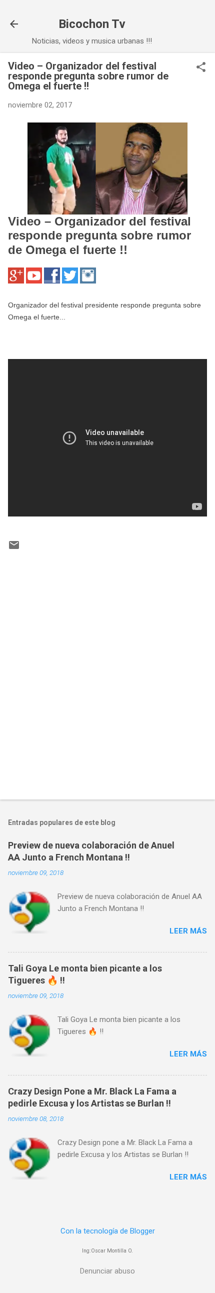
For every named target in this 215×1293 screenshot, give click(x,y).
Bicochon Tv (92, 24)
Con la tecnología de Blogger (107, 1231)
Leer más (188, 931)
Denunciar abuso (107, 1271)
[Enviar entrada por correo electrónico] (14, 548)
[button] (201, 68)
